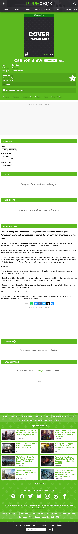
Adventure (12, 150)
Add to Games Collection (15, 90)
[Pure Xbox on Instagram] (47, 497)
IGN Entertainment (34, 506)
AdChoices (59, 506)
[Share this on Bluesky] (36, 304)
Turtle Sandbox (17, 71)
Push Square (25, 513)
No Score (6, 84)
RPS (57, 517)
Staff (18, 417)
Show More (38, 483)
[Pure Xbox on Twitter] (30, 497)
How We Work (27, 417)
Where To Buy (56, 97)
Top (5, 417)
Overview (6, 97)
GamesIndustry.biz (42, 517)
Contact (47, 417)
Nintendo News (64, 513)
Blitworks (15, 68)
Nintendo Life (13, 513)
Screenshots (27, 97)
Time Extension (38, 513)
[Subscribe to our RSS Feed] (13, 497)
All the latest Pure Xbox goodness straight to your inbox (39, 525)
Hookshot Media (15, 506)
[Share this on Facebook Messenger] (52, 304)
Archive (30, 420)
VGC (31, 517)
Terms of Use (70, 417)
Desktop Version (55, 420)
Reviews (16, 97)
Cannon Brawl (35, 60)
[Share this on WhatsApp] (31, 304)
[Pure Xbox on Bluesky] (39, 497)
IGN (73, 513)
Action (5, 150)
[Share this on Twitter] (44, 304)
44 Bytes (50, 506)
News (46, 97)
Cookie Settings (41, 420)
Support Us (38, 417)
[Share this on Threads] (48, 304)
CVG (52, 517)
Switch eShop (7, 166)
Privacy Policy (58, 417)
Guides (37, 97)
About (11, 417)
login (41, 370)
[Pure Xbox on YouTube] (22, 497)
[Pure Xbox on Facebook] (64, 497)
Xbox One (15, 65)
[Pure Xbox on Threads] (56, 497)
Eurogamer (23, 517)
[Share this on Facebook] (40, 304)
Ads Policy (21, 420)
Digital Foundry (51, 513)
